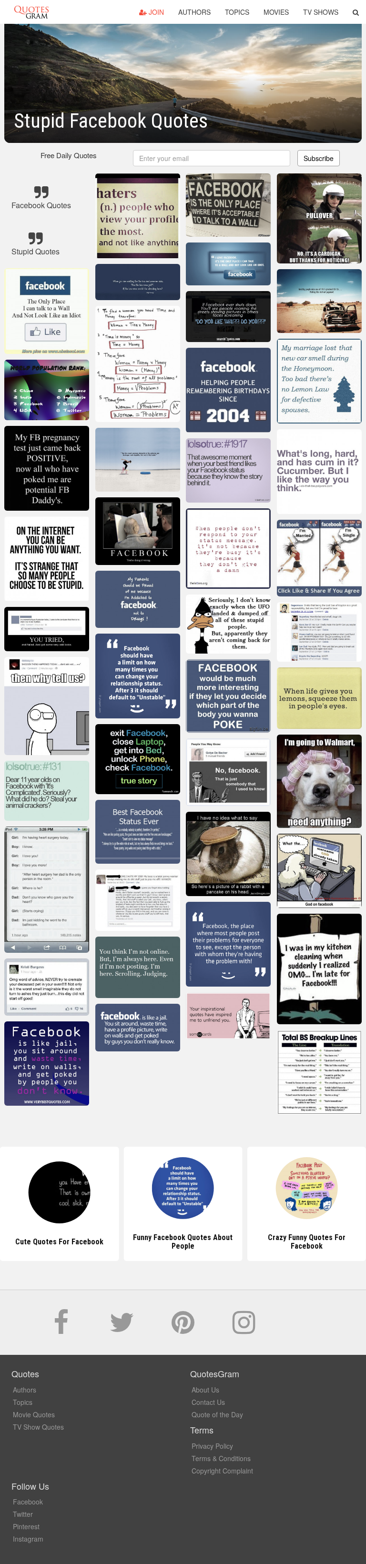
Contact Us (208, 1402)
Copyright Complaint (222, 1470)
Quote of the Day (217, 1414)
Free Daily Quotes (69, 155)
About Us (205, 1389)
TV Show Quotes (38, 1427)
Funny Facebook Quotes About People (183, 1242)
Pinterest (26, 1526)
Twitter (23, 1514)
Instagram (28, 1539)
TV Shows (320, 12)
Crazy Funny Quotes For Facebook (307, 1242)
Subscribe (319, 158)
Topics (237, 12)
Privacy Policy (212, 1446)
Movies (276, 12)
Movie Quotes (34, 1414)
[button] (356, 12)
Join (155, 12)
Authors (194, 12)
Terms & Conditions (221, 1458)
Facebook (28, 1501)
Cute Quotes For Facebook (59, 1241)
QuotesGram (31, 12)
